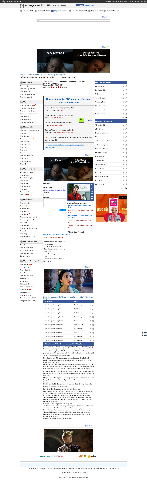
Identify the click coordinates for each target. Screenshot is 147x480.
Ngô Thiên (77, 309)
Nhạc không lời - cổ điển (28, 220)
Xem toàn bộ (47, 261)
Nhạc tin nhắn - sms (26, 248)
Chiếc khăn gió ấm (101, 153)
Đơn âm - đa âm (25, 256)
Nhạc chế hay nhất (26, 97)
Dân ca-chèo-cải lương (27, 236)
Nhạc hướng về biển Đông (28, 228)
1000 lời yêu (99, 129)
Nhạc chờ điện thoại (30, 241)
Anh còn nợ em (100, 164)
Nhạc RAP (23, 133)
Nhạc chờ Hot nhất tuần (27, 111)
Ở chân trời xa (99, 156)
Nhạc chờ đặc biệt (29, 169)
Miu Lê (76, 321)
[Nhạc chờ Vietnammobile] (80, 456)
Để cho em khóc (100, 90)
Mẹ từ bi (98, 172)
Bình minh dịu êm (100, 137)
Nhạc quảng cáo (25, 186)
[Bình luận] (91, 184)
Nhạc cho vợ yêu (25, 153)
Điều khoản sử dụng (136, 1)
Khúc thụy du (99, 184)
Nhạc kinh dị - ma (25, 161)
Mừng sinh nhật (25, 264)
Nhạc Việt (23, 231)
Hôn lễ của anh (100, 114)
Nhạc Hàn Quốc (25, 86)
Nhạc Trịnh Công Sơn (27, 178)
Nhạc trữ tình (24, 211)
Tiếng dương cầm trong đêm (56, 75)
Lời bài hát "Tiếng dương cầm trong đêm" (57, 234)
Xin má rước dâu (100, 110)
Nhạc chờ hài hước (26, 139)
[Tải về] (93, 305)
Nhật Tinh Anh (40, 75)
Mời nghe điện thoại (26, 253)
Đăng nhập (115, 1)
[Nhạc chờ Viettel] (44, 456)
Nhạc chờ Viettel (28, 11)
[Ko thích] (91, 193)
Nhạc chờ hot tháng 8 (27, 122)
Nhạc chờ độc (28, 127)
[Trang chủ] (3, 1)
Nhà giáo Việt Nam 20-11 (28, 298)
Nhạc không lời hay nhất (28, 94)
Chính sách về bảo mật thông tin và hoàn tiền (73, 477)
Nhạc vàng (23, 234)
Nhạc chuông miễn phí (14, 1)
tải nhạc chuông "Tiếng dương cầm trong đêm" (65, 145)
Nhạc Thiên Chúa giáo (27, 192)
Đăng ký (108, 1)
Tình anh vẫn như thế (102, 141)
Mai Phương (78, 305)
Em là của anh (99, 86)
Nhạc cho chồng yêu (26, 155)
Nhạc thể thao (24, 175)
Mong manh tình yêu (101, 133)
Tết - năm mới (24, 267)
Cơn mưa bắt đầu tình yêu (103, 149)
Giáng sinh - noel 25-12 (27, 301)
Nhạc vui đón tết (25, 270)
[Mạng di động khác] (91, 187)
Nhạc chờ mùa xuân (26, 275)
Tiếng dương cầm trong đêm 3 (53, 336)
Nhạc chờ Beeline (97, 11)
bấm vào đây (50, 147)
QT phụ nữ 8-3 (24, 281)
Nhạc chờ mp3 (28, 199)
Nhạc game (23, 189)
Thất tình (98, 94)
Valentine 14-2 (24, 278)
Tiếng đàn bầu (99, 160)
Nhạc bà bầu (24, 183)
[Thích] (91, 190)
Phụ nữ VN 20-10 (25, 295)
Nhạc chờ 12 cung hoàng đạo (29, 130)
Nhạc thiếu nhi (24, 214)
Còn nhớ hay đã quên (102, 176)
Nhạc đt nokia (24, 245)
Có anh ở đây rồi (100, 98)
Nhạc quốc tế (24, 225)
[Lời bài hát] (91, 196)
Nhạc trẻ (23, 206)
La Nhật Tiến (78, 313)
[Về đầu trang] (144, 477)
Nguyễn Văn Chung (56, 237)
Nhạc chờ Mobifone (44, 11)
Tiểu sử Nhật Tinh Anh (76, 232)
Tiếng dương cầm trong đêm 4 (53, 340)
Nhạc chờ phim (25, 203)
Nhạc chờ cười (25, 144)
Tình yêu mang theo (101, 145)
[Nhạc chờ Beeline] (85, 456)
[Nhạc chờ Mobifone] (57, 456)
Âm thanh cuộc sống (26, 172)
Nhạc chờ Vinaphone (61, 11)
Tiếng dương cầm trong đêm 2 (53, 328)
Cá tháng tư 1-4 (25, 284)
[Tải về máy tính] (91, 198)
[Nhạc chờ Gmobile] (91, 456)
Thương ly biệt (100, 102)
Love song (23, 222)
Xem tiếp (124, 117)
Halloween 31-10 (25, 292)
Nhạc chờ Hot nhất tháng (28, 108)
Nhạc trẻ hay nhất (25, 91)
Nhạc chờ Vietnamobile (79, 11)
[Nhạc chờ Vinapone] (70, 457)
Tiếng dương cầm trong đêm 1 (53, 317)
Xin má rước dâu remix (102, 106)
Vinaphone (31, 75)
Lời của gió (98, 180)
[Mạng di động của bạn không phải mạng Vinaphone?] (86, 84)
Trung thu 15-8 (24, 289)
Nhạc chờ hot (27, 102)
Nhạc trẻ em (24, 181)
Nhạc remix (23, 150)
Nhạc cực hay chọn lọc (27, 88)
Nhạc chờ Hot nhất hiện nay (29, 114)
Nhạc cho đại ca (25, 158)
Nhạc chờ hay (27, 82)
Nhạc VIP (23, 164)
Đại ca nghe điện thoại (27, 250)
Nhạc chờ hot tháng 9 (27, 105)
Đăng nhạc (124, 1)
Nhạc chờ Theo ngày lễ (31, 261)
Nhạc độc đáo (24, 136)
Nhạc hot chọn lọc (26, 116)
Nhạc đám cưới (25, 273)
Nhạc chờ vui (24, 142)
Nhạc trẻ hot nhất (25, 119)
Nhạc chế (23, 147)
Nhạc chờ (23, 75)
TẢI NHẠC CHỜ (32, 6)
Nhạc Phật (23, 195)
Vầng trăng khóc (100, 125)
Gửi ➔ (81, 120)
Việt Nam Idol (24, 208)
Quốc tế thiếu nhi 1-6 (26, 287)
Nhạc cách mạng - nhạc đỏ (28, 217)
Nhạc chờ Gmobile (113, 11)
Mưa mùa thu (99, 168)
